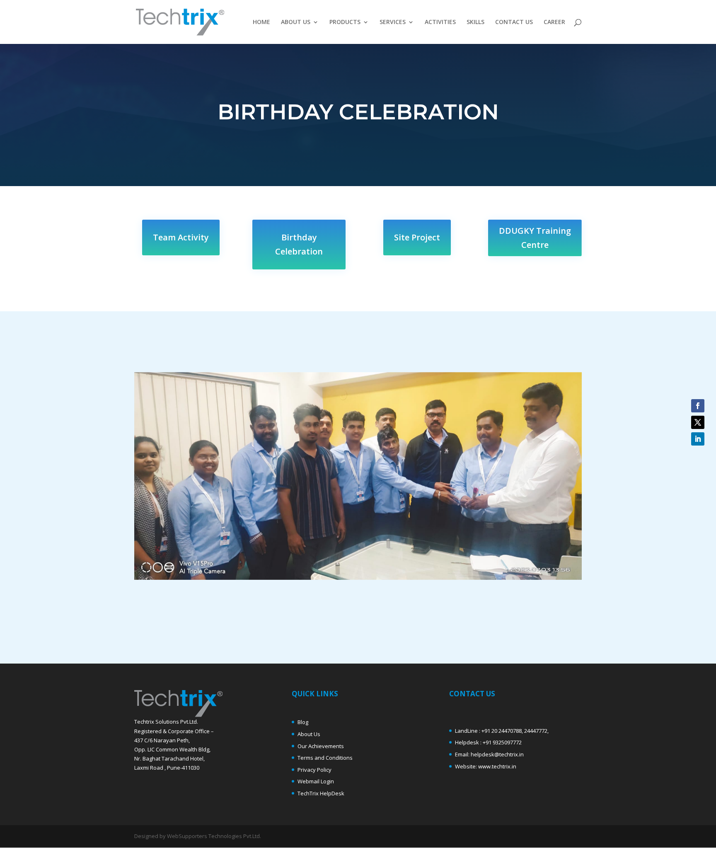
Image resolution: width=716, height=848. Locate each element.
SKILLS (475, 22)
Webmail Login (316, 781)
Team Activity (181, 237)
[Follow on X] (697, 422)
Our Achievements (321, 746)
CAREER (554, 22)
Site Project (417, 237)
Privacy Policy (314, 769)
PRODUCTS (344, 22)
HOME (261, 22)
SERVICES (393, 22)
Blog (303, 722)
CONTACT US (514, 22)
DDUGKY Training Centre (535, 237)
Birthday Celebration (299, 244)
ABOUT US (295, 22)
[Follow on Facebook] (697, 405)
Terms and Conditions (325, 757)
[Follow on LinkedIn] (697, 439)
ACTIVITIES (440, 22)
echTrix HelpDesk (322, 793)
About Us (309, 734)
